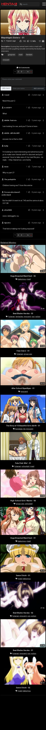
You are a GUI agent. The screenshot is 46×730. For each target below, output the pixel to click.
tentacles (19, 317)
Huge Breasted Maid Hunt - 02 (23, 276)
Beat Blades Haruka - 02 (23, 613)
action (37, 317)
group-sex (11, 55)
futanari (11, 317)
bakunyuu (22, 279)
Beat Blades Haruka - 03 (23, 313)
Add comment (39, 88)
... (24, 72)
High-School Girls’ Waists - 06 (23, 501)
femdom (29, 55)
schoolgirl (25, 466)
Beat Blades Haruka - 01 (23, 650)
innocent (6, 60)
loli (24, 429)
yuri (33, 317)
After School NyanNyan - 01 (23, 388)
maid (20, 55)
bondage (18, 429)
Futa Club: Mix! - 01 (23, 463)
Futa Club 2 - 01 (23, 351)
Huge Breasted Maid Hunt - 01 (23, 538)
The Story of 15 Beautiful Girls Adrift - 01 (23, 426)
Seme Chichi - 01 (23, 575)
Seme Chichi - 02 (23, 688)
